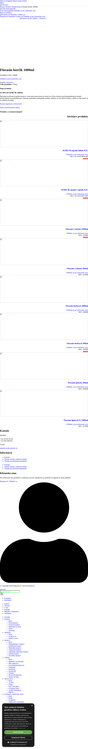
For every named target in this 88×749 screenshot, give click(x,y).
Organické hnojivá (15, 650)
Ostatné (11, 673)
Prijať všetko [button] (18, 732)
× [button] (32, 705)
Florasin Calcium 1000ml (77, 229)
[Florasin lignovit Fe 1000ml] (44, 416)
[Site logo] (4, 5)
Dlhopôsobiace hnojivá (16, 644)
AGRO (11, 683)
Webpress (31, 586)
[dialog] (18, 725)
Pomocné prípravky (15, 675)
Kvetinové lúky (14, 688)
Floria (11, 684)
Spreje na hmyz (14, 677)
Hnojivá (8, 7)
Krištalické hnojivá (15, 646)
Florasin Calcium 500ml (77, 268)
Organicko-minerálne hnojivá (18, 652)
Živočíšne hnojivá (15, 656)
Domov (3, 7)
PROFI (11, 692)
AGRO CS (12, 636)
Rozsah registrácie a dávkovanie (11, 104)
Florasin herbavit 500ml (77, 343)
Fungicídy (12, 667)
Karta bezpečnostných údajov (10, 107)
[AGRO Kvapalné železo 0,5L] (44, 146)
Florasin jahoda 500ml (78, 383)
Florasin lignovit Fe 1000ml (76, 420)
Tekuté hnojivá (16, 7)
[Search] (2, 594)
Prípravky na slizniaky (16, 661)
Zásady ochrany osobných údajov (15, 459)
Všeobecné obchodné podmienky (15, 461)
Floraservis (9, 82)
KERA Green (13, 638)
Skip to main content (20, 1)
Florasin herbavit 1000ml (77, 306)
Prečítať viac (22, 728)
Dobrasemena (13, 623)
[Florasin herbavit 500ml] (44, 339)
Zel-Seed (12, 630)
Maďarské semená (15, 627)
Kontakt (7, 457)
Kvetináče (12, 700)
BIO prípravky (14, 663)
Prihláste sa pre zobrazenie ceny (25, 11)
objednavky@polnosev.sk (8, 448)
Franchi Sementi (14, 625)
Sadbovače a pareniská (16, 702)
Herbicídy (12, 669)
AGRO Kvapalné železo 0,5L (75, 150)
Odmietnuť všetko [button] (18, 738)
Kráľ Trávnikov (14, 686)
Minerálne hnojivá (15, 648)
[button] (18, 742)
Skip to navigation (6, 1)
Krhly (11, 698)
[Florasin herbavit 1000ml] (44, 302)
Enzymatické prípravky (16, 665)
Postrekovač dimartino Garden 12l (12, 16)
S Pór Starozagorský (7, 11)
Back (10, 621)
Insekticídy (12, 671)
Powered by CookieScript (18, 744)
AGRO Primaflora (15, 690)
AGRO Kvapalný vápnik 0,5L (74, 190)
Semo (10, 629)
